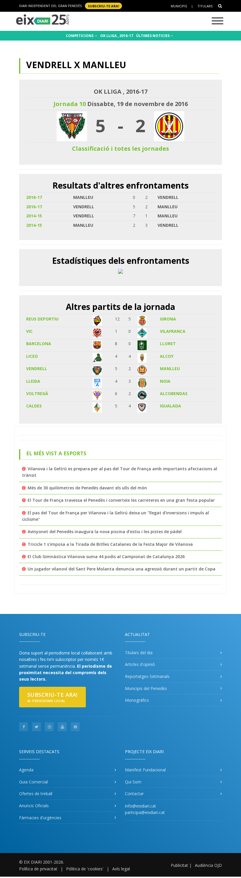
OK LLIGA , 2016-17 (116, 35)
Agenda (26, 770)
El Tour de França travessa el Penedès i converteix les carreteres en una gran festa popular (121, 500)
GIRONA (168, 319)
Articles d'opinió (140, 664)
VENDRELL (36, 368)
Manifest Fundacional (145, 770)
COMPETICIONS (80, 35)
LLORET (168, 343)
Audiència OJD (208, 865)
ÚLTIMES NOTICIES (153, 35)
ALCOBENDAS (174, 393)
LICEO (32, 356)
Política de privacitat (38, 869)
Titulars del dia (139, 652)
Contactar (134, 793)
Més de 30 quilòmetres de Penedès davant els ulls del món (87, 488)
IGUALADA (170, 406)
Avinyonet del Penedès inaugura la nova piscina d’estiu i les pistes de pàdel (105, 531)
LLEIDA (33, 381)
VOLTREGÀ (37, 393)
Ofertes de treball (35, 793)
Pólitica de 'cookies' (84, 869)
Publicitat (179, 865)
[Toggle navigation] (217, 21)
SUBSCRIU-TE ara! (103, 6)
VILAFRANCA (172, 331)
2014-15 (34, 216)
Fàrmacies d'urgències (40, 817)
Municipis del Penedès (146, 688)
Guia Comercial (33, 782)
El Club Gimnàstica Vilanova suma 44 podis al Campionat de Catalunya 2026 (106, 556)
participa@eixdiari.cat (145, 812)
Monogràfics (137, 700)
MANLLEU (170, 368)
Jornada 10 (69, 104)
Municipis (179, 6)
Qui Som (133, 782)
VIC (29, 331)
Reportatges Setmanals (147, 676)
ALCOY (166, 356)
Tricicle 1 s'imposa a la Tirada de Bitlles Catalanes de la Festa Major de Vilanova (110, 544)
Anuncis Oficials (34, 805)
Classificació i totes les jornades (120, 148)
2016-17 (34, 197)
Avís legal (121, 869)
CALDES (34, 406)
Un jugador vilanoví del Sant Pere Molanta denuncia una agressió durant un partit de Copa (121, 569)
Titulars (205, 6)
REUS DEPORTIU (42, 319)
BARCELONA (38, 343)
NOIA (165, 381)
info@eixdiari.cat (140, 806)
